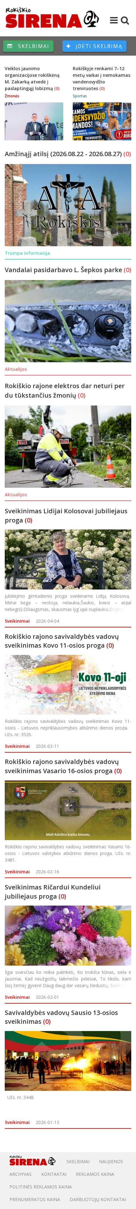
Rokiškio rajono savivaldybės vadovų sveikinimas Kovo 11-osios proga (62, 641)
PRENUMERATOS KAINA (34, 1199)
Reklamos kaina (95, 1174)
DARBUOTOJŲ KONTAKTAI (98, 1199)
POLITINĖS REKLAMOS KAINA (40, 1187)
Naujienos (111, 1161)
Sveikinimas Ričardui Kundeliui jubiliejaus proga (53, 892)
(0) (56, 88)
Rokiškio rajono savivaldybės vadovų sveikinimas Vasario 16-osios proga (62, 766)
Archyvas (20, 1174)
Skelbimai (32, 46)
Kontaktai (53, 1174)
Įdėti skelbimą (98, 46)
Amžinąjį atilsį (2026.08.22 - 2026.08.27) (64, 154)
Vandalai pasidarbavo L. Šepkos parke (64, 270)
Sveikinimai (17, 621)
